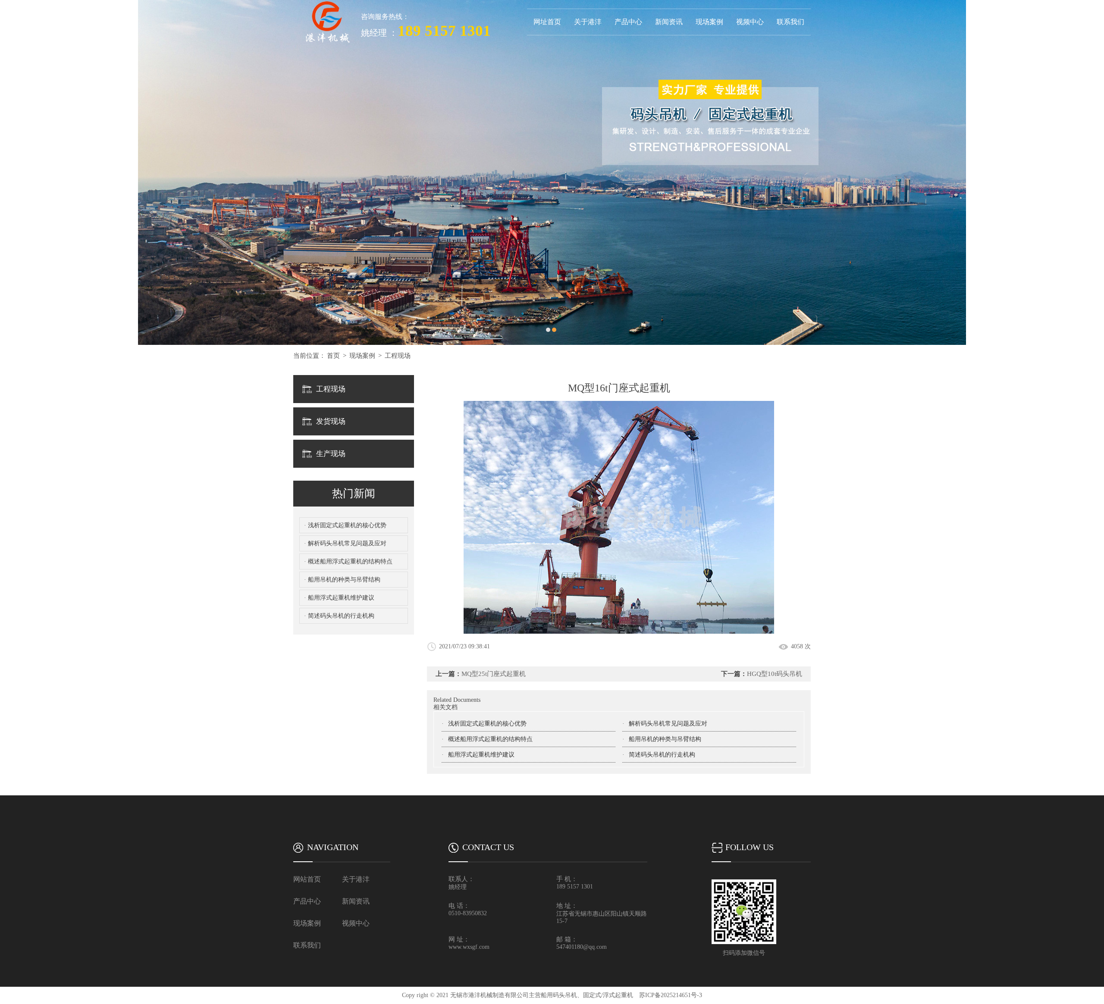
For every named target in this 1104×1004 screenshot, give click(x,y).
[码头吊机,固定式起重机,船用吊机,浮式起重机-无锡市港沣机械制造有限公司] (327, 3)
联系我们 (790, 21)
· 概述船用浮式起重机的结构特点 (348, 561)
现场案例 (709, 21)
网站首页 (307, 879)
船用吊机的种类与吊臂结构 (665, 739)
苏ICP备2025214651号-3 (670, 995)
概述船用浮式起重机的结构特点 (490, 739)
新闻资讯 (669, 21)
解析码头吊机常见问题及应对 (668, 723)
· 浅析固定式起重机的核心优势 (345, 525)
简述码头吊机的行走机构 (662, 754)
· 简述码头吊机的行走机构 (339, 616)
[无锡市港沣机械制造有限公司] (552, 172)
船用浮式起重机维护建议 (481, 754)
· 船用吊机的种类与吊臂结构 (342, 579)
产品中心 (628, 21)
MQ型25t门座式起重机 (493, 673)
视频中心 (750, 21)
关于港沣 (588, 21)
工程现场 (398, 355)
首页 (333, 355)
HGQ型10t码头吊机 (774, 673)
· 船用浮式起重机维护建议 (339, 597)
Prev (15, 172)
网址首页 (547, 21)
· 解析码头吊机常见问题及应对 (345, 543)
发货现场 (330, 421)
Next (1089, 172)
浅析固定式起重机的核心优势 (487, 723)
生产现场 (330, 454)
